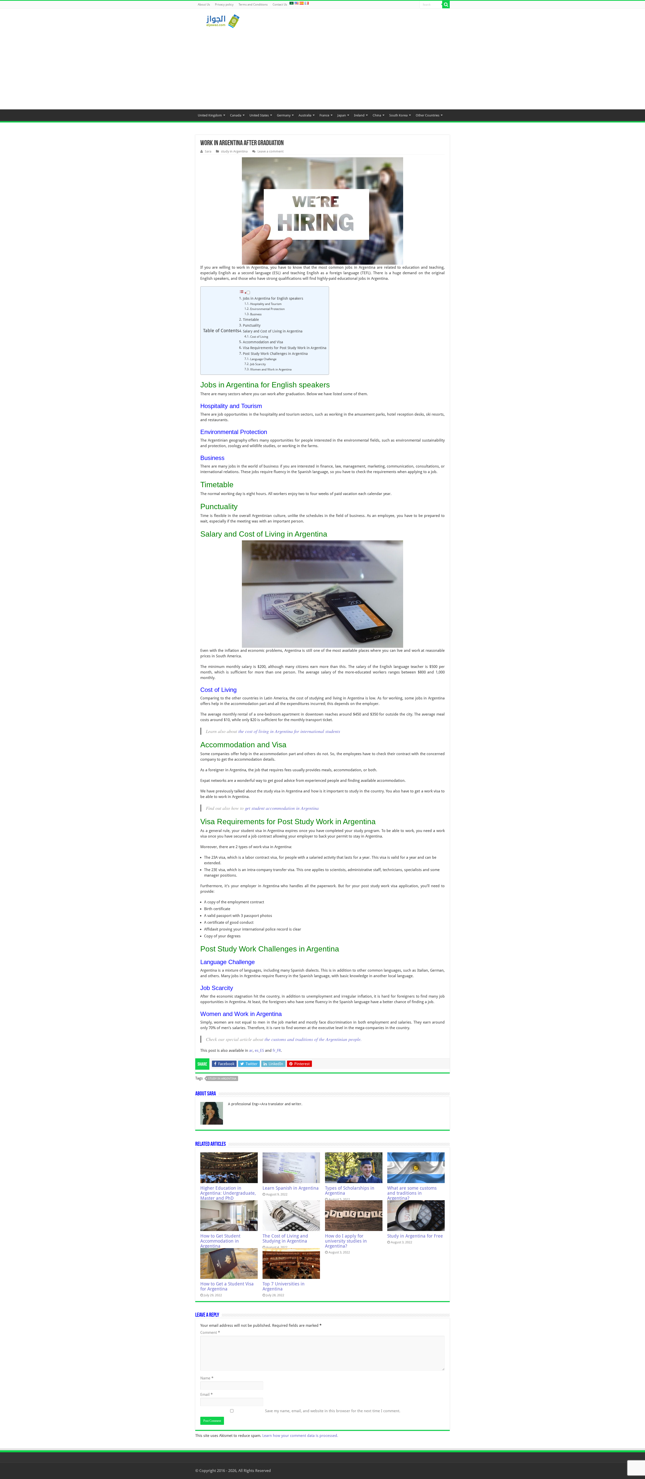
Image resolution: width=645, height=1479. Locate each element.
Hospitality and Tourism (266, 304)
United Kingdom (210, 115)
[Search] (446, 4)
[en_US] (297, 3)
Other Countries (427, 115)
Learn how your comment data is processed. (300, 1435)
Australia (305, 115)
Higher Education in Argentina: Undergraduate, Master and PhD (228, 1193)
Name (206, 1378)
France (324, 115)
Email (206, 1394)
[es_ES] (302, 3)
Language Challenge (263, 359)
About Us (204, 4)
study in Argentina (234, 151)
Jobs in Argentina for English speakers (273, 298)
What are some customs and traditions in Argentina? (412, 1193)
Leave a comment (270, 151)
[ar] (291, 3)
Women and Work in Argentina (271, 369)
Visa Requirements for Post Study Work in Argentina (284, 348)
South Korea (398, 115)
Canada (235, 115)
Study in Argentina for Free (415, 1236)
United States (259, 115)
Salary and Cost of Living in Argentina (272, 331)
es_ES (259, 1050)
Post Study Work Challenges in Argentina (275, 354)
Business (256, 314)
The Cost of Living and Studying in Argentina (285, 1239)
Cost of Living (259, 336)
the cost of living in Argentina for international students (289, 731)
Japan (341, 115)
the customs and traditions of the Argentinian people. (313, 1039)
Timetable (251, 320)
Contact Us (280, 4)
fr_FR (277, 1050)
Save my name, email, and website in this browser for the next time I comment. (332, 1411)
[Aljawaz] (223, 20)
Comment (210, 1332)
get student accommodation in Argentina (282, 808)
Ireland (359, 115)
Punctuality (252, 325)
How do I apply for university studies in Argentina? (346, 1241)
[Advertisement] (322, 66)
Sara (208, 151)
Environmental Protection (267, 309)
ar (251, 1050)
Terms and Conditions (253, 4)
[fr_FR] (307, 3)
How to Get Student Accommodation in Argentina (220, 1241)
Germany (284, 115)
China (377, 115)
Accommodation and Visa (263, 342)
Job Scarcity (258, 364)
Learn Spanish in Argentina (291, 1188)
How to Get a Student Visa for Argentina (227, 1286)
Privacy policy (224, 4)
